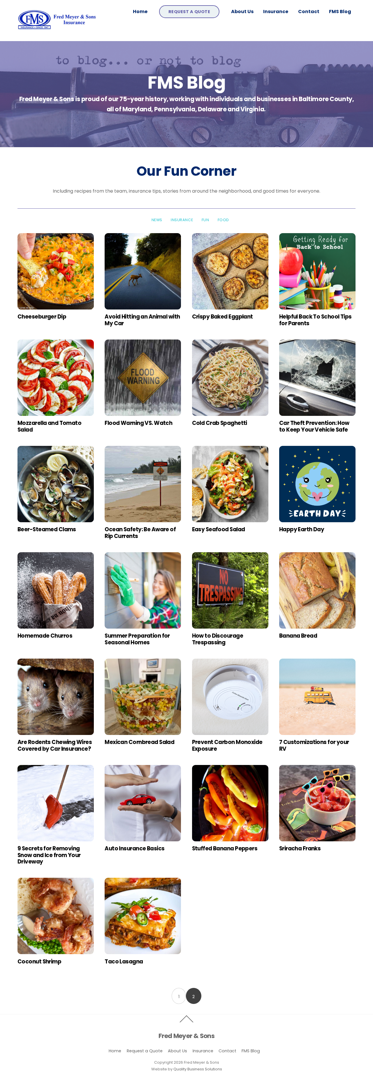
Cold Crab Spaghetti (219, 423)
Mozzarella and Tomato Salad (49, 426)
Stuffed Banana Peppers (225, 848)
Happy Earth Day (301, 529)
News (157, 219)
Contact (308, 11)
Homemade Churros (44, 636)
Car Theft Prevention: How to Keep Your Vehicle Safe (314, 426)
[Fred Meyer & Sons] (57, 30)
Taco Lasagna (124, 961)
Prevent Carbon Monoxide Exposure (227, 745)
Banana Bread (298, 636)
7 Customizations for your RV (314, 745)
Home (140, 11)
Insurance (275, 11)
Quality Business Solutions (197, 1069)
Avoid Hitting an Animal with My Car (142, 320)
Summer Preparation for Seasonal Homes (137, 639)
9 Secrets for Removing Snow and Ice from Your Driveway (49, 855)
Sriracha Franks (300, 848)
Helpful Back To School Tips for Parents (315, 320)
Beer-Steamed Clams (46, 529)
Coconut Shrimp (39, 961)
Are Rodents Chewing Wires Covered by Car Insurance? (54, 745)
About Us (242, 11)
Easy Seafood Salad (218, 529)
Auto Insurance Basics (134, 848)
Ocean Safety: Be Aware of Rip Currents (140, 532)
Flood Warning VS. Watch (138, 423)
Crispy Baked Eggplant (222, 317)
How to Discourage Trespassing (217, 639)
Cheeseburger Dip (41, 317)
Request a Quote (189, 12)
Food (223, 219)
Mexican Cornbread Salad (139, 742)
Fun (205, 219)
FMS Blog (340, 11)
